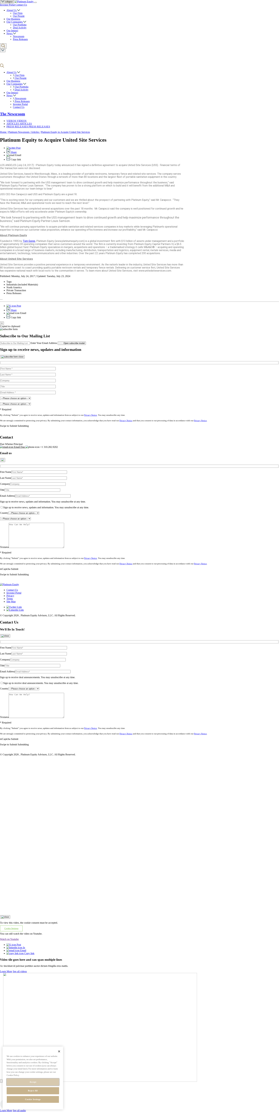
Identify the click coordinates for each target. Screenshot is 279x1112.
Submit (14, 569)
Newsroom (18, 36)
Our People (19, 16)
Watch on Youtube (9, 939)
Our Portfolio (19, 24)
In (23, 947)
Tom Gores (29, 241)
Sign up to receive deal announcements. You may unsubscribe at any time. (37, 677)
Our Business (13, 19)
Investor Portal (8, 4)
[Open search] (3, 46)
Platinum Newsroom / (19, 132)
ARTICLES (12, 123)
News (9, 33)
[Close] (12, 357)
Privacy (10, 595)
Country (4, 513)
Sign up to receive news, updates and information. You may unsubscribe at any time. (43, 501)
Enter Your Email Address (44, 343)
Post (18, 147)
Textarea (4, 547)
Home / (4, 132)
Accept (33, 1082)
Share (13, 152)
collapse (8, 1)
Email (23, 950)
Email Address (7, 495)
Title (2, 489)
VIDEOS (11, 120)
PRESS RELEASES (17, 126)
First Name (5, 472)
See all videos (20, 971)
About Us (11, 10)
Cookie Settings (33, 1099)
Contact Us (21, 4)
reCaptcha (5, 569)
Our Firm (17, 13)
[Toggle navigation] (35, 2)
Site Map (11, 601)
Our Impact (12, 30)
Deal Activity (19, 27)
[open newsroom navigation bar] (2, 50)
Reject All (33, 1090)
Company (5, 484)
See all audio (19, 1110)
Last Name (5, 478)
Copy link (29, 953)
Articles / (35, 132)
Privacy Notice (90, 415)
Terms (9, 598)
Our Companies (14, 21)
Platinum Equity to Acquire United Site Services (65, 132)
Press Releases (20, 39)
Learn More (6, 971)
